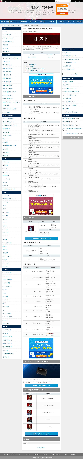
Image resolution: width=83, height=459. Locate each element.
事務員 (5, 239)
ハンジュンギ (6, 179)
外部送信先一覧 (74, 454)
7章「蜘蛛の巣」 (7, 81)
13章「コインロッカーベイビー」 (12, 102)
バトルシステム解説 (8, 118)
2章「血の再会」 (7, 64)
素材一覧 (5, 350)
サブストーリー (14, 21)
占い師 (5, 259)
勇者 (4, 205)
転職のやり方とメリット (9, 198)
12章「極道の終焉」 (8, 98)
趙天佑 (29, 429)
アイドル (5, 229)
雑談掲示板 (6, 51)
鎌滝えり (5, 185)
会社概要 (65, 454)
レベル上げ (6, 152)
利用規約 (45, 454)
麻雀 (4, 303)
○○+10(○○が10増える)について (71, 59)
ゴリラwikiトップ (7, 454)
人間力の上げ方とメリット (10, 125)
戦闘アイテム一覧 (7, 343)
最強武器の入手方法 (32, 57)
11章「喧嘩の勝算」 (8, 95)
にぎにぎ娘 (6, 132)
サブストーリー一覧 (8, 38)
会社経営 (5, 296)
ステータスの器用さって (69, 62)
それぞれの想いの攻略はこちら (42, 385)
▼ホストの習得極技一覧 (30, 64)
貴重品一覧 (6, 357)
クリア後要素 (6, 112)
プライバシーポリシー (55, 454)
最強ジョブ (33, 21)
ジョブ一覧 (32, 54)
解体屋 (5, 249)
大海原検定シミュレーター (70, 55)
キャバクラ (6, 306)
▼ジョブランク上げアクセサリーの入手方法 (34, 68)
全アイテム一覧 (7, 330)
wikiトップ (8, 1)
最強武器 (42, 21)
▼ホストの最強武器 (29, 66)
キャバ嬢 (5, 266)
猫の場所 (5, 142)
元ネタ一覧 (6, 323)
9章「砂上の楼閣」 (8, 88)
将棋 (4, 293)
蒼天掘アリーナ (67, 52)
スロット (5, 320)
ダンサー (5, 226)
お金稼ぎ (61, 21)
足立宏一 (29, 415)
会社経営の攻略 (24, 21)
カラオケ (5, 300)
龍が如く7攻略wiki (68, 81)
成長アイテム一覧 (7, 346)
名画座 (5, 289)
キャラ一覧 (6, 162)
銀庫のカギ (66, 108)
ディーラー (6, 263)
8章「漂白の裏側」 (8, 85)
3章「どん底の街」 (8, 68)
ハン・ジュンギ (30, 422)
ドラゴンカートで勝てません (70, 112)
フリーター (6, 202)
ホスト (5, 222)
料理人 (5, 246)
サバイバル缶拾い (7, 279)
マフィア (5, 236)
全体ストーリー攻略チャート (10, 58)
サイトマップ (27, 454)
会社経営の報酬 (67, 66)
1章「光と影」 (7, 61)
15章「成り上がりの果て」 (10, 108)
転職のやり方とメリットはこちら (41, 434)
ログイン (77, 1)
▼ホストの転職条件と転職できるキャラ (33, 71)
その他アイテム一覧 (8, 353)
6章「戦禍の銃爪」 (8, 78)
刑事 (4, 209)
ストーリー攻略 (5, 21)
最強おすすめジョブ (51, 54)
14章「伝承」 (6, 105)
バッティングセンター (9, 316)
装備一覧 (52, 21)
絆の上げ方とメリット (9, 122)
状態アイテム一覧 (7, 340)
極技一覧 (5, 155)
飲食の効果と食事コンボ (9, 145)
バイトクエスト (7, 313)
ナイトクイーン (7, 256)
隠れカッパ (71, 21)
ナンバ (29, 408)
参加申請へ (62, 13)
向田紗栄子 (6, 175)
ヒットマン (6, 232)
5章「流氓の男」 (7, 75)
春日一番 (29, 400)
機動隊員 (5, 253)
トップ (5, 31)
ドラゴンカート (7, 276)
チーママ (5, 215)
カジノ (5, 310)
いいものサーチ (7, 135)
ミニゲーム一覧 (7, 272)
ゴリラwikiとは (18, 454)
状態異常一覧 (6, 128)
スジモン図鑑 (6, 283)
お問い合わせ (37, 454)
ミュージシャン (7, 242)
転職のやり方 (50, 57)
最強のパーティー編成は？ (70, 105)
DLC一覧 (5, 48)
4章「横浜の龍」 (7, 71)
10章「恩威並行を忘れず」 (10, 92)
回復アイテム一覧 (7, 336)
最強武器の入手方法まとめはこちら (42, 238)
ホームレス (6, 212)
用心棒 (5, 219)
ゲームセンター (7, 286)
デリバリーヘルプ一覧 (9, 189)
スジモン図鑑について (69, 69)
